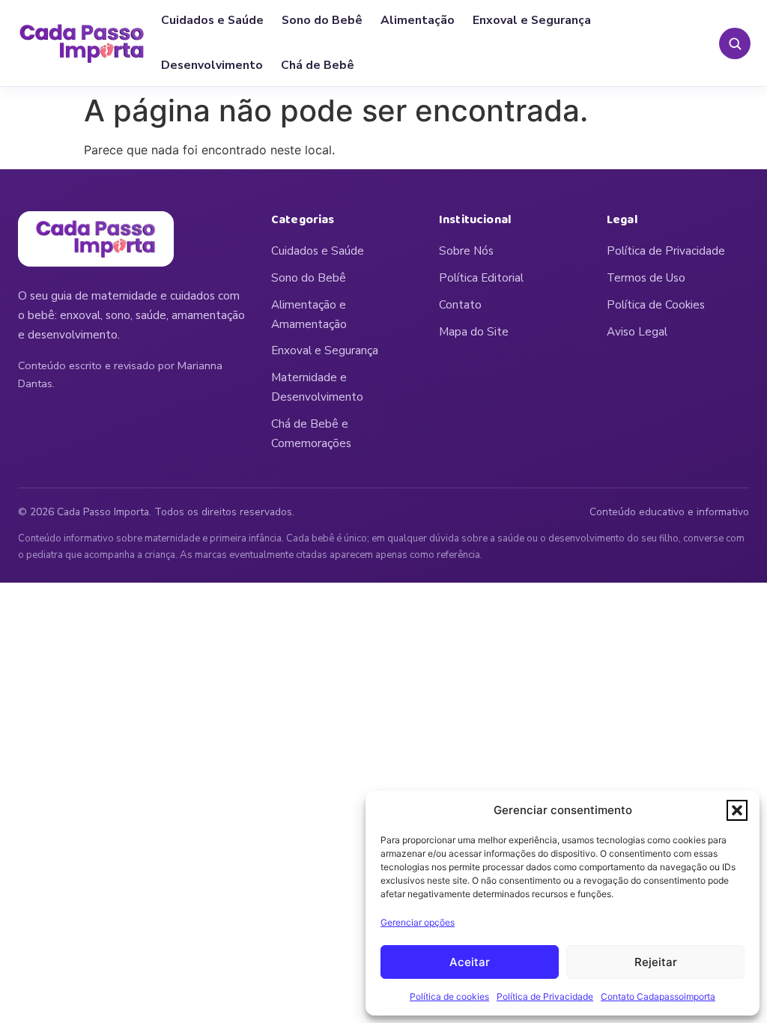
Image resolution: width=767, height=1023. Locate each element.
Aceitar (469, 962)
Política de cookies (449, 996)
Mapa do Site (474, 331)
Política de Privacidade (545, 996)
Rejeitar (655, 962)
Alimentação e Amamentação (309, 314)
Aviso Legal (637, 331)
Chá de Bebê (317, 65)
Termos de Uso (646, 277)
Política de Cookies (656, 304)
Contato (460, 304)
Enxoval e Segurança (532, 20)
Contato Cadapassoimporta (658, 996)
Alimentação (418, 20)
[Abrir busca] (735, 43)
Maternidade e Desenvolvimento (317, 387)
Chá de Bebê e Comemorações (311, 433)
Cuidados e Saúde (212, 20)
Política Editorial (481, 277)
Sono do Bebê (322, 20)
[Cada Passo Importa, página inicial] (82, 43)
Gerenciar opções (418, 922)
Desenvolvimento (212, 65)
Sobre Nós (466, 250)
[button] (737, 810)
